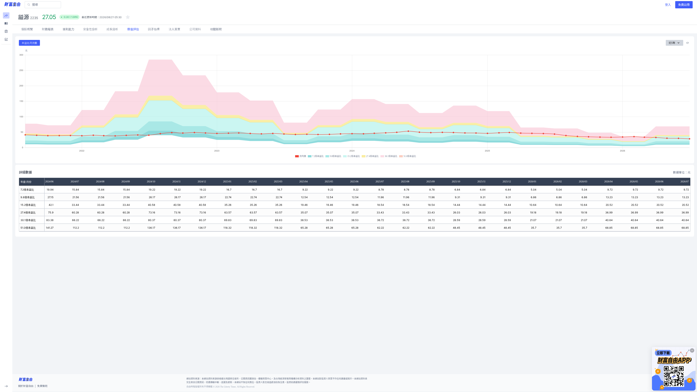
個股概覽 (27, 29)
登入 (668, 5)
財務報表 (48, 29)
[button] (6, 15)
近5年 (672, 42)
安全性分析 (90, 29)
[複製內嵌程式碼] (687, 43)
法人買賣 (174, 29)
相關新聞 (216, 29)
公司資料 (195, 29)
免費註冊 (684, 5)
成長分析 (112, 29)
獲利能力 (68, 29)
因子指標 (154, 29)
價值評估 (133, 29)
